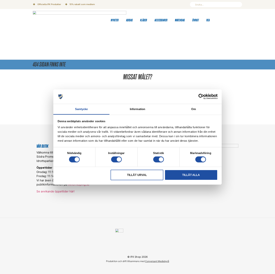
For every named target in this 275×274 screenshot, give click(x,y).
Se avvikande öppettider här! (55, 191)
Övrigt (195, 20)
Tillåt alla (191, 174)
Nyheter (115, 20)
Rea (208, 20)
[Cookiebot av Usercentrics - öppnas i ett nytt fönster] (201, 96)
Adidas (129, 20)
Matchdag (180, 20)
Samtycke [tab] (81, 109)
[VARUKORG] (232, 20)
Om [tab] (193, 109)
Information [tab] (137, 109)
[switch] (116, 159)
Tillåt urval (137, 174)
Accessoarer (161, 20)
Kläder (143, 20)
